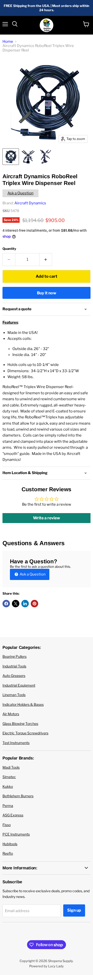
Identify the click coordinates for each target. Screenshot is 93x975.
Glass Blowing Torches (20, 723)
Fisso (6, 825)
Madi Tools (11, 767)
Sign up (74, 910)
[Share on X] (15, 603)
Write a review (46, 518)
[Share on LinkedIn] (25, 603)
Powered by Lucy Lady (46, 966)
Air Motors (10, 714)
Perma (7, 805)
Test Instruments (16, 743)
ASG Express (12, 815)
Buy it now (46, 293)
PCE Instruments (16, 834)
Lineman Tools (14, 695)
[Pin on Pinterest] (34, 603)
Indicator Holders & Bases (23, 704)
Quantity (9, 249)
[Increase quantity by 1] (45, 259)
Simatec (9, 777)
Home (7, 42)
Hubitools (9, 844)
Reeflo (7, 853)
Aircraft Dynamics (30, 203)
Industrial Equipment (18, 685)
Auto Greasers (13, 675)
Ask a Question (20, 193)
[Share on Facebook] (6, 603)
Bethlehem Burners (17, 796)
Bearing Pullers (14, 656)
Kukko (7, 786)
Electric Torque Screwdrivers (25, 733)
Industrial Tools (14, 666)
